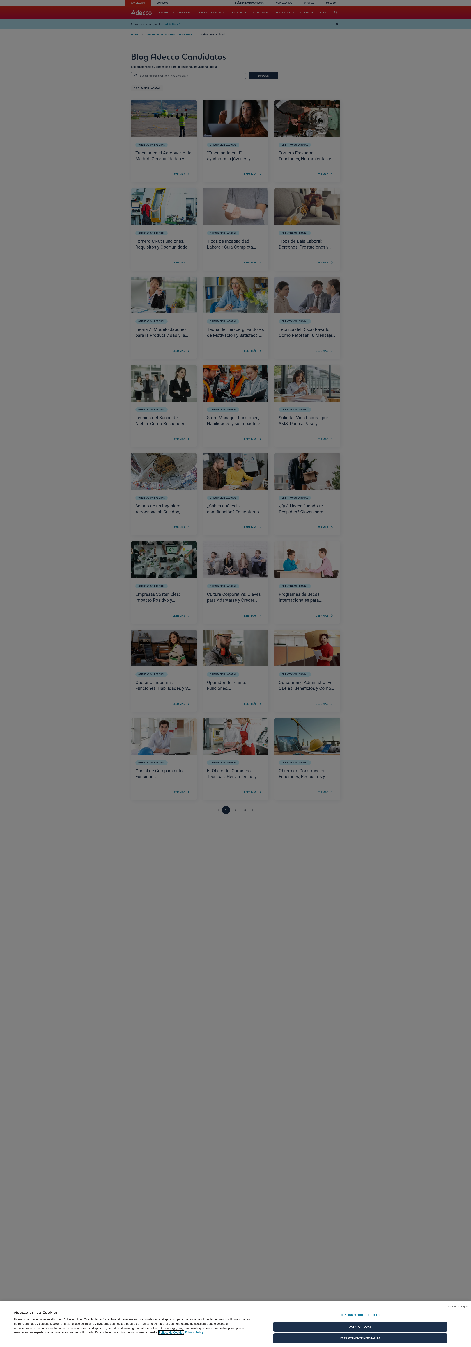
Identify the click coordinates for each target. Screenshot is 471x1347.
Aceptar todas (360, 1326)
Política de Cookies (171, 1332)
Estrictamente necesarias (360, 1338)
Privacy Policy (194, 1332)
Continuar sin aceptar (457, 1306)
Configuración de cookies (360, 1315)
